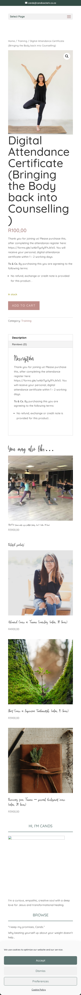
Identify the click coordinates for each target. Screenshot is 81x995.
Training (22, 40)
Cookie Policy (39, 989)
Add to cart (24, 305)
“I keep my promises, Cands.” (26, 927)
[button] (66, 56)
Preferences (40, 981)
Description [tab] (19, 337)
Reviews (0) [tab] (19, 344)
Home (11, 40)
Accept (40, 960)
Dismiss (40, 971)
